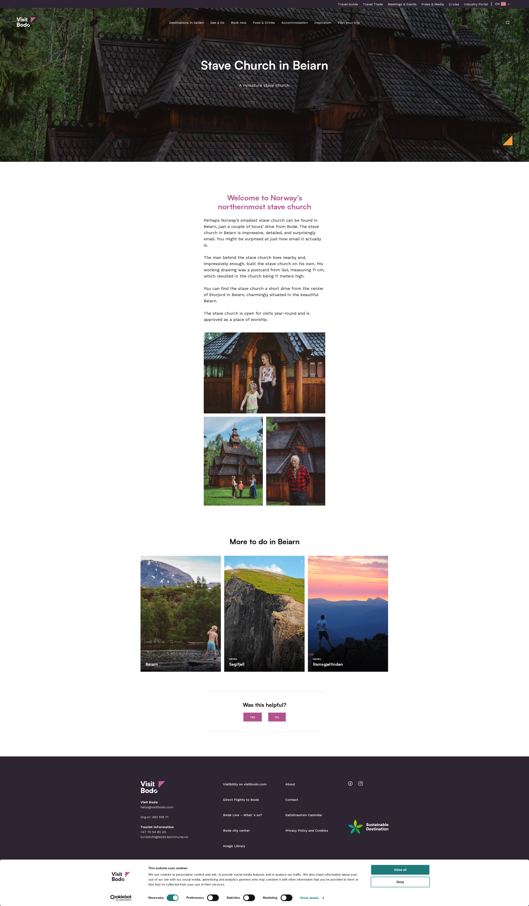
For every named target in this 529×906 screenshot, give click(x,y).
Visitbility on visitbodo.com (245, 784)
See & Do (217, 23)
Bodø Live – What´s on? (242, 815)
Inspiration (322, 23)
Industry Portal (476, 4)
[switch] (213, 897)
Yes (252, 717)
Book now (238, 23)
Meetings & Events (402, 4)
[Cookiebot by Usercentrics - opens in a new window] (121, 898)
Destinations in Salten (186, 23)
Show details (309, 898)
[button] (264, 372)
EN (497, 4)
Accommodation (294, 23)
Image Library (234, 846)
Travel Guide (348, 4)
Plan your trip (349, 23)
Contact (291, 800)
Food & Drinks (264, 23)
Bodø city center (236, 830)
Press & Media (433, 4)
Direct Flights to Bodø (241, 800)
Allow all (400, 869)
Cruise (454, 4)
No (277, 717)
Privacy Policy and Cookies (306, 830)
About (290, 784)
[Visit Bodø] (26, 24)
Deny (400, 882)
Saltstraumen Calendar (303, 815)
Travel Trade (373, 4)
